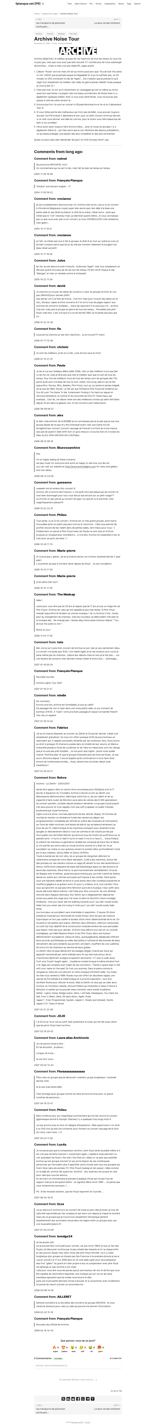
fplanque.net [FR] (28, 3)
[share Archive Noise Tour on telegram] (88, 1399)
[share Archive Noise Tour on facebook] (78, 1399)
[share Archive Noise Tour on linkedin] (68, 1399)
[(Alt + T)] (43, 3)
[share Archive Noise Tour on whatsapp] (83, 1399)
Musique (61, 34)
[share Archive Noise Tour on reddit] (73, 1399)
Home (37, 13)
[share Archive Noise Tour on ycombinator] (92, 1399)
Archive (39, 34)
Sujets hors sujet (50, 13)
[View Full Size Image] (78, 51)
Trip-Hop (73, 34)
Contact (87, 1422)
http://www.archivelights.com (80, 466)
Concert (50, 34)
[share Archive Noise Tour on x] (63, 1399)
